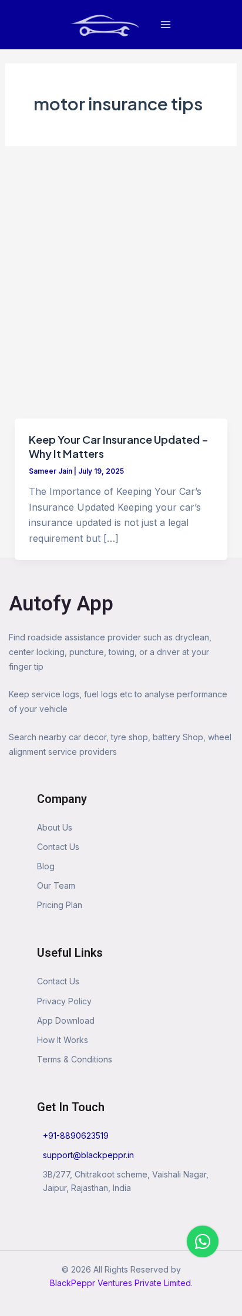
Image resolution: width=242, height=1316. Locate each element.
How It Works (62, 1040)
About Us (54, 827)
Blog (46, 866)
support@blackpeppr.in (88, 1155)
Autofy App (61, 604)
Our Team (56, 885)
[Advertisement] (121, 292)
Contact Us (58, 847)
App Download (66, 1020)
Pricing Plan (59, 905)
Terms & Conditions (74, 1059)
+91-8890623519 (76, 1135)
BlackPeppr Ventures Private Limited (120, 1283)
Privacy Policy (64, 1001)
